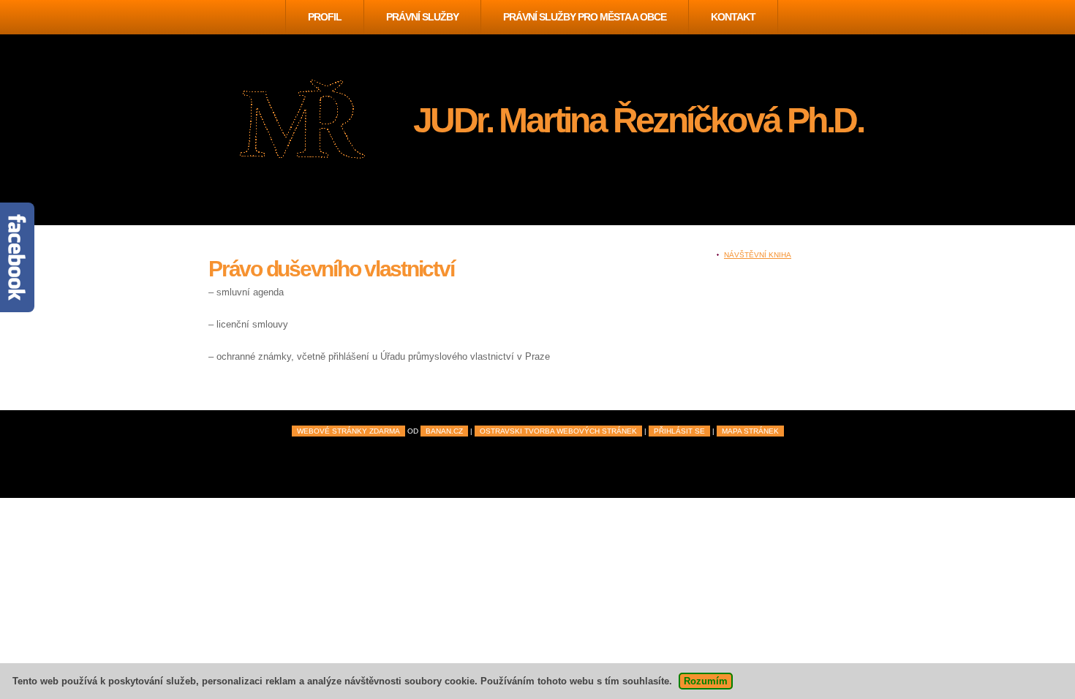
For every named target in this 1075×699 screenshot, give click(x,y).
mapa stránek (750, 431)
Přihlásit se (679, 431)
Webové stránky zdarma (348, 431)
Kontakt (733, 17)
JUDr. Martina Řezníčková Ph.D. (638, 120)
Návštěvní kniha (757, 255)
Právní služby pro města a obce (584, 17)
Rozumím (706, 681)
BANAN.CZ (444, 431)
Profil (325, 17)
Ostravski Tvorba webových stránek (558, 431)
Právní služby (422, 17)
